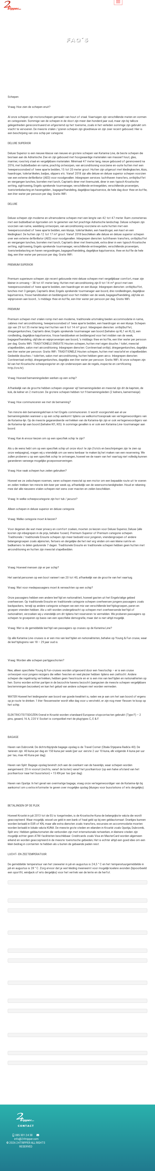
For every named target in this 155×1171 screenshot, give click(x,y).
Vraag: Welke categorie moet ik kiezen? (32, 519)
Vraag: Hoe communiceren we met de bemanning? (39, 402)
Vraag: (12, 470)
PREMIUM (14, 309)
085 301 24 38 (23, 1135)
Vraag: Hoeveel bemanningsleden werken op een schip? (42, 378)
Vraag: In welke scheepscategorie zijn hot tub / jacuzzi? (43, 499)
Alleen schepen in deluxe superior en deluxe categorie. (41, 509)
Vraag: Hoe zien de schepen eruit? (29, 107)
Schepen (13, 97)
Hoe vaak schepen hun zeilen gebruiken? (41, 470)
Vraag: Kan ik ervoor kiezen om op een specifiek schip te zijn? (46, 438)
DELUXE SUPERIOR (19, 143)
